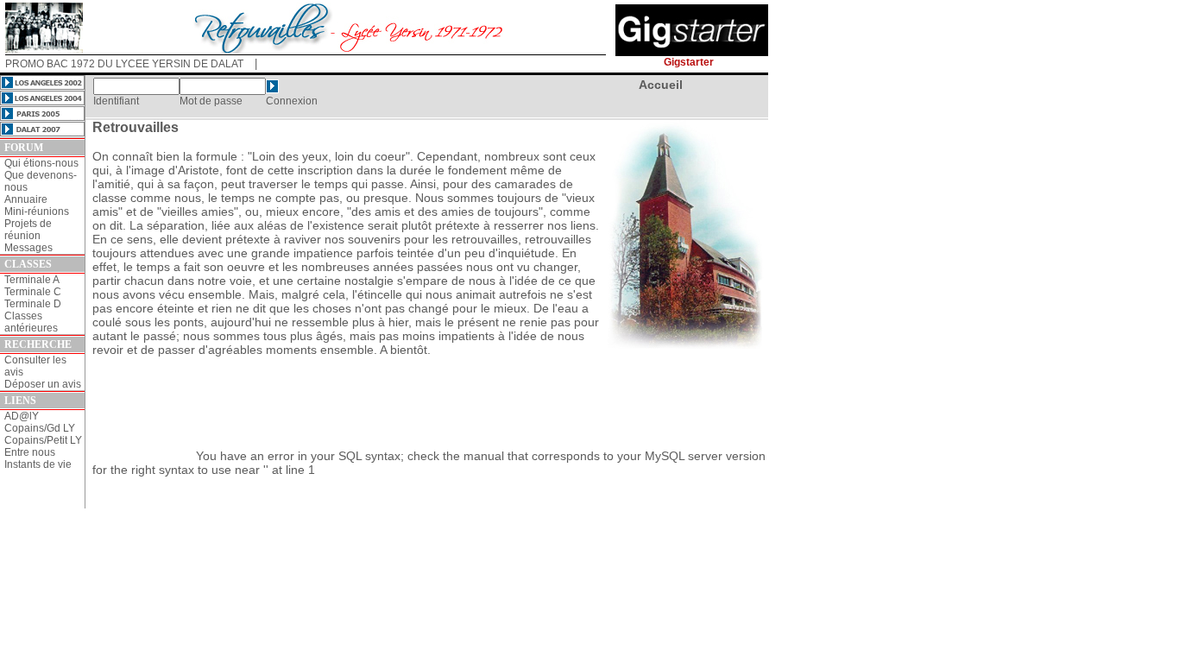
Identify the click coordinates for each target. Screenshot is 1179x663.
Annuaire (25, 199)
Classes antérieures (31, 322)
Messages (28, 248)
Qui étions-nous (41, 163)
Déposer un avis (42, 384)
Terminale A (32, 280)
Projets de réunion (28, 230)
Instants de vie (38, 464)
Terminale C (32, 292)
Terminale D (32, 304)
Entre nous (29, 452)
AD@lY (21, 416)
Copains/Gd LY (39, 428)
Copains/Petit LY (43, 440)
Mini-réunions (36, 211)
